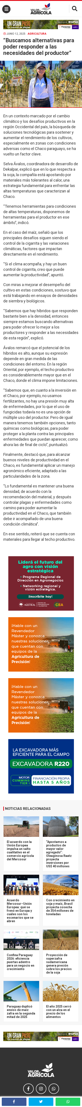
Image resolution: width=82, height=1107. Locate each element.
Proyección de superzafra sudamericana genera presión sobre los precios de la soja (59, 963)
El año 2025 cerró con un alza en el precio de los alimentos (58, 1012)
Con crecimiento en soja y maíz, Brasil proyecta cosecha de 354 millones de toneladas (60, 907)
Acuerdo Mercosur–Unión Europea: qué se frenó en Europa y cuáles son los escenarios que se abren (20, 910)
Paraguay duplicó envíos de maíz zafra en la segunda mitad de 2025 (21, 1012)
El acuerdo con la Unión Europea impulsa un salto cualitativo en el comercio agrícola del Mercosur (20, 850)
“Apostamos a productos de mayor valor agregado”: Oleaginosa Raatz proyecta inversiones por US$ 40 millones (59, 854)
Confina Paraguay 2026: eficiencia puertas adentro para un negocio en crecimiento (20, 962)
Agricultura (37, 33)
